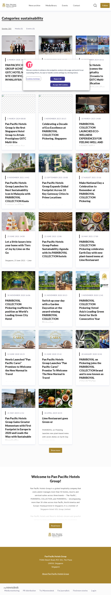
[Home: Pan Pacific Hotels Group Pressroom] (9, 5)
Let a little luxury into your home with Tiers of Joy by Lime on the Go (18, 247)
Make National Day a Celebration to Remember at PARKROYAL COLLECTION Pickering (91, 192)
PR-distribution (29, 590)
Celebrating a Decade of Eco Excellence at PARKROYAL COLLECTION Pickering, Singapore (55, 131)
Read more (55, 525)
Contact (76, 5)
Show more (55, 450)
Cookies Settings (33, 79)
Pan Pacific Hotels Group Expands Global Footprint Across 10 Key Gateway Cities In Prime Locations (55, 190)
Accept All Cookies (60, 85)
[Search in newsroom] (95, 5)
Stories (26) (6, 28)
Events (65, 5)
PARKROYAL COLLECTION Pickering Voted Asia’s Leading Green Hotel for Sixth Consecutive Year (91, 309)
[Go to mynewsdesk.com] (11, 587)
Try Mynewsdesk (46, 590)
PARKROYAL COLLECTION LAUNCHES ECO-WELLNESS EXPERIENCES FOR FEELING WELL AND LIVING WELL (91, 134)
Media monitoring (11, 590)
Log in (93, 590)
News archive (34, 5)
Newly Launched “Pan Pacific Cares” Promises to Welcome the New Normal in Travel (18, 367)
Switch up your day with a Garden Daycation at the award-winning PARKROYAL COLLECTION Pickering (53, 311)
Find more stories (80, 590)
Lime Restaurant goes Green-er (55, 420)
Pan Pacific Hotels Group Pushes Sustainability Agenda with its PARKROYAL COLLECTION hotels (55, 249)
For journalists (63, 590)
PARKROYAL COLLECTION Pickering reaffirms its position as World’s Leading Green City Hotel (18, 309)
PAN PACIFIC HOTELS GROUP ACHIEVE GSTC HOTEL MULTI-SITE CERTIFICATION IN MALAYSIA (18, 72)
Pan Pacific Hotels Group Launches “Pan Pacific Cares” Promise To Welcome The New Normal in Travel (54, 368)
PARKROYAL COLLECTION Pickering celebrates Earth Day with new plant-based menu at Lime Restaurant (91, 250)
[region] (56, 75)
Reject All (57, 79)
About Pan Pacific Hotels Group (55, 574)
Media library (51, 5)
